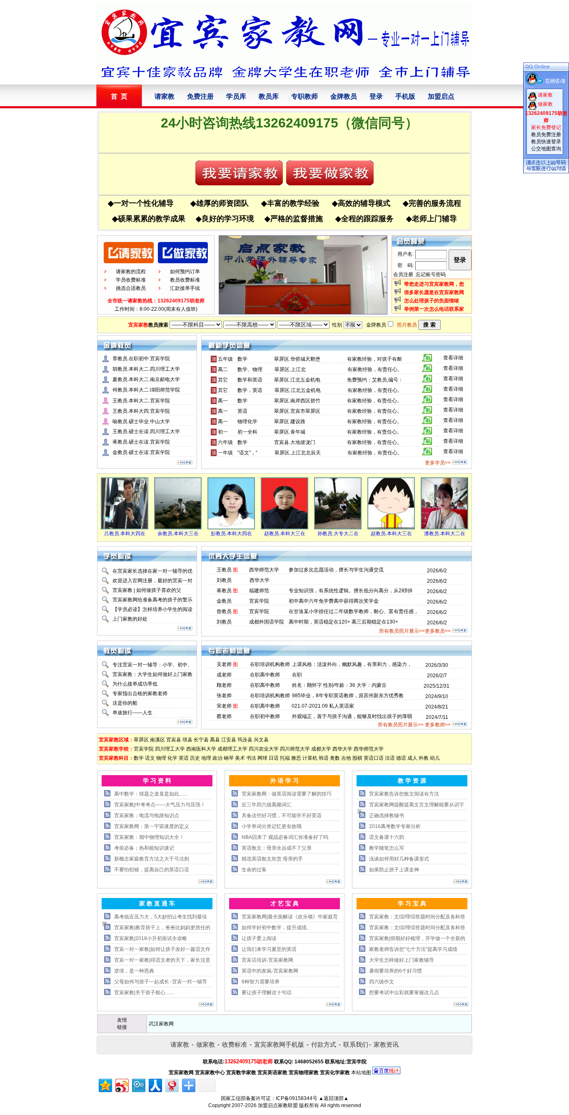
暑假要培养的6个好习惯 (395, 971)
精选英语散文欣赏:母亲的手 (272, 859)
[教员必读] (184, 723)
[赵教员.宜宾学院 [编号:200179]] (284, 528)
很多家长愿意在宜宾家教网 (434, 292)
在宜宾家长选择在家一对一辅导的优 (152, 571)
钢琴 (229, 758)
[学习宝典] (461, 1005)
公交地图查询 (546, 149)
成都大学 (321, 749)
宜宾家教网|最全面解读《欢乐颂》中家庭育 (290, 917)
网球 (262, 758)
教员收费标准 (185, 280)
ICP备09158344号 (296, 1098)
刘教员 (224, 580)
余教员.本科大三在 (178, 533)
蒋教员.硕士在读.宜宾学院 (141, 442)
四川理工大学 (170, 749)
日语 (274, 758)
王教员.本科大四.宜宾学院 (141, 411)
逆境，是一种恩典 (134, 971)
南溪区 (157, 740)
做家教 (205, 1044)
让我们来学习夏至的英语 (269, 949)
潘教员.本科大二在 (444, 533)
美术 (240, 758)
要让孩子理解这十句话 (267, 992)
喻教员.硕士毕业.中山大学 (141, 421)
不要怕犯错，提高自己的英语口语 (151, 870)
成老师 (224, 675)
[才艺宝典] (333, 1005)
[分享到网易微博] (171, 1084)
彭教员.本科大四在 (231, 533)
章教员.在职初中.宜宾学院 (141, 359)
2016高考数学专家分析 (395, 826)
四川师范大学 (295, 749)
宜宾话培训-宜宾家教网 (267, 960)
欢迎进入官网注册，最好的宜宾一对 (152, 581)
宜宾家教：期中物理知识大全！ (149, 837)
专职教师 (304, 96)
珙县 (187, 740)
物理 (161, 758)
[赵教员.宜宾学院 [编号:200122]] (391, 528)
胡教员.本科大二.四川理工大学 (146, 369)
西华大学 (342, 749)
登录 (376, 96)
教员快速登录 (546, 142)
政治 (217, 758)
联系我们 (355, 1044)
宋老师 (224, 706)
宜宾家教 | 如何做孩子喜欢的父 (146, 590)
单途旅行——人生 (132, 713)
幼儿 (435, 758)
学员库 (236, 96)
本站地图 (361, 1072)
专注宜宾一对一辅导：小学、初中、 (152, 665)
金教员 (224, 601)
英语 (184, 758)
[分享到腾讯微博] (138, 1084)
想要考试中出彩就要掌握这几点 (404, 992)
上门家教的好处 (129, 619)
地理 (206, 758)
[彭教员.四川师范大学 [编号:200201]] (231, 528)
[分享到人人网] (154, 1084)
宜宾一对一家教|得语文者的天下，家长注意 (162, 960)
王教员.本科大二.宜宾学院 (141, 401)
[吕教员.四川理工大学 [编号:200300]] (124, 528)
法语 (390, 758)
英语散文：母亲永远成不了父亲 (277, 848)
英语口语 (374, 758)
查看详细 (453, 358)
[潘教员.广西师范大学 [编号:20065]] (444, 528)
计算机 (309, 758)
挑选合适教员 (131, 288)
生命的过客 (254, 870)
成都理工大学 (232, 749)
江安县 (228, 740)
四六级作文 (381, 982)
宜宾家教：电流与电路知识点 (146, 815)
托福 (285, 758)
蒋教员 (224, 591)
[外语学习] (333, 882)
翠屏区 (141, 740)
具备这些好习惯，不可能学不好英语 (282, 815)
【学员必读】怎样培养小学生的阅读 (152, 609)
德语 (401, 758)
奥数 (335, 758)
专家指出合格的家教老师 (139, 693)
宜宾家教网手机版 (279, 1044)
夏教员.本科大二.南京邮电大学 (146, 379)
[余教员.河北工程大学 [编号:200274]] (178, 528)
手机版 (405, 96)
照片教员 (407, 325)
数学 (139, 758)
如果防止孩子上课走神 (394, 870)
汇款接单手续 (185, 288)
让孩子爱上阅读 (259, 938)
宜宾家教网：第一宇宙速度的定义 (151, 826)
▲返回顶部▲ (334, 1098)
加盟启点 (441, 96)
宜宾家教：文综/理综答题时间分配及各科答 (417, 917)
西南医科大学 (201, 749)
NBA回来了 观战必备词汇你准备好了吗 (285, 837)
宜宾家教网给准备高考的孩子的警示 (152, 600)
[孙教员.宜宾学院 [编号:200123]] (338, 528)
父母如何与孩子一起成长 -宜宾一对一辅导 (160, 982)
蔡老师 (224, 716)
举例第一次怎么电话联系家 (434, 309)
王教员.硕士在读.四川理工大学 (146, 431)
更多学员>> (438, 463)
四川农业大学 (264, 749)
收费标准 (234, 1044)
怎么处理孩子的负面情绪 (431, 301)
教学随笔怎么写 (386, 848)
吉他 (346, 758)
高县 (215, 740)
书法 (251, 758)
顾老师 (224, 685)
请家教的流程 (131, 271)
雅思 (296, 758)
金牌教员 (343, 96)
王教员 (224, 570)
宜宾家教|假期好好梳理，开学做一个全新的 (417, 938)
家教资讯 (386, 1044)
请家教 (165, 96)
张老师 (224, 695)
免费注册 (200, 96)
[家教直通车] (206, 1005)
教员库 (269, 96)
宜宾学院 (144, 749)
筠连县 (244, 740)
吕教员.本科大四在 (124, 533)
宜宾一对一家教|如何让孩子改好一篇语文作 (162, 949)
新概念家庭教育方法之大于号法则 (151, 859)
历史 (195, 758)
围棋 (357, 758)
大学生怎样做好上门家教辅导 (401, 960)
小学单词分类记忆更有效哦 (272, 826)
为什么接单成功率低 (134, 684)
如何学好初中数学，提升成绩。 (277, 927)
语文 (150, 758)
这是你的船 (124, 703)
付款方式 (323, 1044)
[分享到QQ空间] (104, 1084)
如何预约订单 (185, 271)
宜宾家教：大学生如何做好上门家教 (152, 674)
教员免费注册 (546, 134)
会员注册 (403, 274)
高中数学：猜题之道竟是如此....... (151, 794)
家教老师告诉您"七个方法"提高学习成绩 (413, 949)
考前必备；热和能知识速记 (144, 848)
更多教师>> (438, 725)
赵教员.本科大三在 (284, 533)
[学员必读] (184, 629)
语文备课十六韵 (386, 837)
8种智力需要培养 (261, 982)
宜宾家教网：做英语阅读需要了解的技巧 (287, 794)
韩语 (324, 758)
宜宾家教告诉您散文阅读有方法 (404, 794)
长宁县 (201, 740)
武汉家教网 (161, 1024)
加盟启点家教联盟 (278, 1105)
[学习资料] (206, 882)
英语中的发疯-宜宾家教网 (270, 971)
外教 (424, 758)
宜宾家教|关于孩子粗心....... (144, 992)
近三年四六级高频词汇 (267, 805)
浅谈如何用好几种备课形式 (399, 859)
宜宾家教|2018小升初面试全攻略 (150, 938)
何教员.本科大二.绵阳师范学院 (146, 390)
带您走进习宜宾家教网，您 (434, 284)
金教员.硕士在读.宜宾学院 (141, 452)
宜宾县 (173, 740)
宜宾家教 (138, 325)
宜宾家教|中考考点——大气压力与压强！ (159, 805)
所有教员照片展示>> (402, 631)
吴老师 (224, 664)
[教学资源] (461, 882)
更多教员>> (438, 631)
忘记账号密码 (431, 274)
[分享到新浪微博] (121, 1084)
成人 (412, 758)
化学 (172, 758)
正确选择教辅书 (386, 815)
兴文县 (261, 740)
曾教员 (224, 611)
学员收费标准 (131, 280)
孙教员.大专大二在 (338, 533)
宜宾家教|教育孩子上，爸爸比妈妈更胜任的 (162, 927)
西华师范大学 (369, 749)
